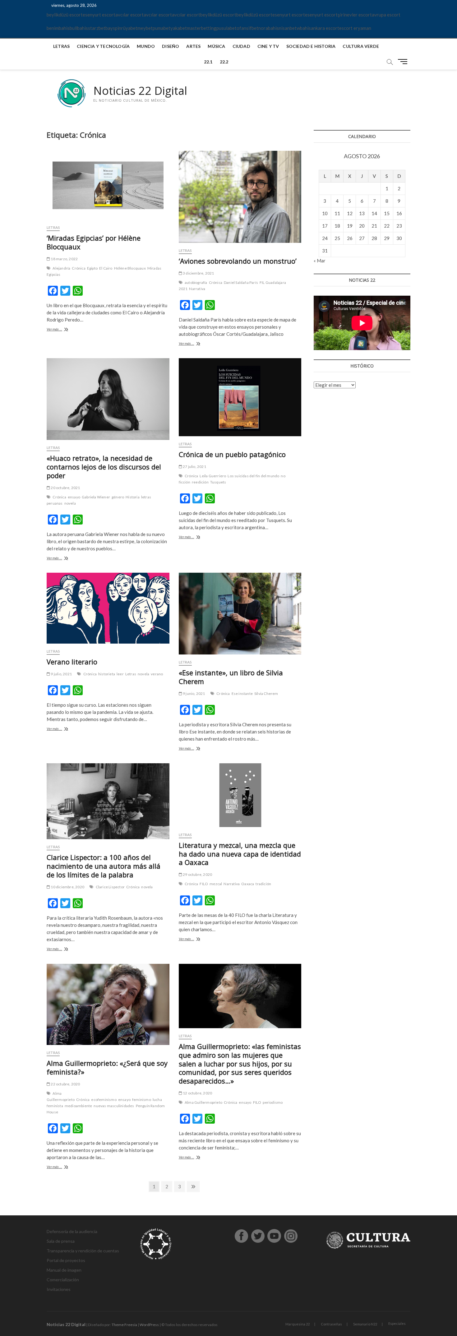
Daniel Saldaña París (241, 282)
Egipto (92, 268)
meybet (145, 28)
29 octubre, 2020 (197, 874)
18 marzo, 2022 (64, 259)
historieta (106, 674)
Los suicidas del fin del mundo (253, 476)
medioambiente (78, 1105)
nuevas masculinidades (114, 1105)
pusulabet (226, 28)
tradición (263, 883)
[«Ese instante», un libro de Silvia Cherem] (240, 613)
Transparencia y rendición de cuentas (83, 1250)
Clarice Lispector (110, 887)
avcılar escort (129, 14)
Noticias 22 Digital (140, 91)
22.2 (224, 61)
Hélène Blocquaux (130, 268)
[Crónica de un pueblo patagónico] (240, 397)
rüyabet (129, 28)
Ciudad (241, 46)
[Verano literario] (108, 608)
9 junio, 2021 (193, 693)
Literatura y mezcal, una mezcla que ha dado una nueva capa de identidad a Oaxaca (240, 853)
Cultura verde (361, 46)
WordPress (149, 1324)
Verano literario (72, 661)
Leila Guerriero (213, 476)
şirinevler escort (355, 14)
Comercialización (63, 1279)
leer (120, 674)
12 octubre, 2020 (197, 1093)
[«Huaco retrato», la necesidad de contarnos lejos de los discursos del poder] (108, 399)
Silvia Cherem (266, 693)
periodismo (273, 1102)
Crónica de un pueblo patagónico (232, 454)
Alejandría (61, 268)
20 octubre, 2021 (65, 487)
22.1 (208, 61)
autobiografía (196, 282)
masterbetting (201, 28)
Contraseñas (331, 1324)
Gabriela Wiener (96, 497)
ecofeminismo (103, 1099)
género (118, 497)
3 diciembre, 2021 (198, 273)
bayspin (113, 28)
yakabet (178, 28)
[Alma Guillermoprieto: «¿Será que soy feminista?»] (108, 1004)
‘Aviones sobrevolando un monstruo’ (238, 261)
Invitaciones (59, 1289)
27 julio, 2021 (194, 466)
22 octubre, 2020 (65, 1084)
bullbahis (79, 28)
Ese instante (242, 693)
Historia (133, 497)
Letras (61, 46)
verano (157, 674)
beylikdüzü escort (65, 14)
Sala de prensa (61, 1241)
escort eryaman (355, 28)
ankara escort (325, 28)
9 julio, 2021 (61, 674)
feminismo (141, 1099)
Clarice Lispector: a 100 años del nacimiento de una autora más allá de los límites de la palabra (103, 866)
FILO (204, 883)
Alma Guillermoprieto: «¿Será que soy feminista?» (107, 1067)
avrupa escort (386, 14)
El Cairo (106, 268)
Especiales (397, 1323)
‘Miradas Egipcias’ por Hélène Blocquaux (94, 242)
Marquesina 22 (297, 1324)
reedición (200, 482)
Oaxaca (247, 883)
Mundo (146, 46)
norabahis (268, 28)
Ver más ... (62, 329)
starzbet (96, 28)
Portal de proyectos (66, 1260)
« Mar (319, 260)
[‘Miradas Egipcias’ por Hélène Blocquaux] (108, 185)
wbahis (304, 28)
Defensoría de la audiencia (72, 1231)
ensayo (74, 497)
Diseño (170, 46)
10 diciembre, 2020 (67, 887)
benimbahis (58, 28)
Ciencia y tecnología (103, 46)
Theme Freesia (124, 1324)
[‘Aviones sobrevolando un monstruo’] (240, 197)
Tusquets (218, 482)
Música (216, 46)
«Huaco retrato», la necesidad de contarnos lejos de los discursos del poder (104, 466)
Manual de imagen (64, 1270)
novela (70, 503)
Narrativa (197, 288)
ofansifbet (247, 28)
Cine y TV (268, 46)
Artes (193, 46)
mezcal (216, 883)
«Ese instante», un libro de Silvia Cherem (231, 677)
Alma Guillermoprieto (61, 1096)
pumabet (161, 28)
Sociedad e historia (311, 46)
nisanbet (288, 28)
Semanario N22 (365, 1324)
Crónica (78, 268)
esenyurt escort (99, 14)
